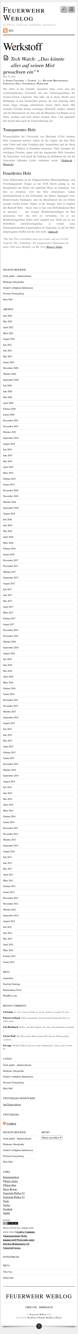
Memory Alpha (54, 247)
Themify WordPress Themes (50, 1317)
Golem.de (67, 160)
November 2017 (10, 566)
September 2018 (11, 507)
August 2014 (9, 781)
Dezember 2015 (10, 700)
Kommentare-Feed (12, 990)
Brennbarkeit (60, 80)
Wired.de (8, 164)
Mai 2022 (7, 321)
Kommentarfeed (11, 1177)
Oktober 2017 (9, 572)
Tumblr (6, 1213)
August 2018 (9, 513)
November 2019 (10, 426)
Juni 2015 (7, 735)
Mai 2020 (7, 397)
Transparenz (28, 83)
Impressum (8, 1277)
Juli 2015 (7, 729)
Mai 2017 (7, 601)
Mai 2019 (7, 461)
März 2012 (8, 950)
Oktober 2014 (9, 770)
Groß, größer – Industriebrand (17, 276)
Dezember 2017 (10, 560)
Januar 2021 (8, 362)
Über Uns (7, 1271)
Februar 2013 (9, 886)
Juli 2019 (7, 449)
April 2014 (8, 804)
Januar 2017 (8, 624)
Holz (18, 83)
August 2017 (9, 583)
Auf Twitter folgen (12, 1104)
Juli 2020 (7, 385)
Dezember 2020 (10, 368)
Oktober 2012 (9, 909)
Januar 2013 (8, 892)
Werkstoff (42, 83)
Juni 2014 (7, 793)
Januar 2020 (8, 414)
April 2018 (8, 537)
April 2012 (8, 944)
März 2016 (8, 682)
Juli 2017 (7, 589)
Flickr (6, 1201)
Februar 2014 (9, 816)
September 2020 (11, 379)
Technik (32, 80)
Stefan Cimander (15, 80)
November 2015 (10, 705)
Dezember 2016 (10, 630)
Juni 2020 (7, 391)
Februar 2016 (9, 688)
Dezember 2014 (10, 764)
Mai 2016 (7, 671)
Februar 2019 (9, 478)
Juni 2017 (7, 595)
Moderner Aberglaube (13, 282)
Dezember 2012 (10, 898)
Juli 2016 (7, 659)
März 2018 (8, 542)
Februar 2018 (9, 548)
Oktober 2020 (9, 373)
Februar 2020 (9, 408)
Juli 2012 (7, 927)
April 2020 (8, 403)
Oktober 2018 (9, 502)
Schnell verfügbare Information (18, 287)
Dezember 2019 (10, 420)
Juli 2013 (7, 857)
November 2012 (10, 903)
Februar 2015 (9, 752)
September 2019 (11, 438)
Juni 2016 (7, 665)
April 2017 (8, 606)
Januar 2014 (8, 822)
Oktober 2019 (9, 432)
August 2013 (9, 851)
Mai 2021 (7, 356)
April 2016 (8, 676)
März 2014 (8, 810)
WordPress (31, 1317)
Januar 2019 (8, 484)
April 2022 (8, 327)
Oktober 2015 (9, 711)
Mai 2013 (7, 868)
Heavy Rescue (10, 1189)
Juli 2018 (7, 519)
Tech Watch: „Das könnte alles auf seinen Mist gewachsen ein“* (33, 65)
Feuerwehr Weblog (24, 13)
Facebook (7, 1209)
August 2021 (9, 339)
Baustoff (47, 80)
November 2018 (10, 496)
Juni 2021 (7, 350)
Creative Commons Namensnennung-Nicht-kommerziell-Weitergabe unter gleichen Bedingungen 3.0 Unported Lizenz (19, 1239)
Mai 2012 (7, 938)
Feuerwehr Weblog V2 (14, 1193)
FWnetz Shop (9, 1185)
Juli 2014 (7, 787)
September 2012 (11, 915)
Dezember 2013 (10, 828)
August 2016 (9, 653)
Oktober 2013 (9, 839)
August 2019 (9, 443)
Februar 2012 (9, 956)
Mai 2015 (7, 740)
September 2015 (11, 717)
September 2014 (11, 775)
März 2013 (8, 880)
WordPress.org (10, 995)
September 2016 (11, 647)
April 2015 (8, 746)
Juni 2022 (7, 315)
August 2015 (9, 723)
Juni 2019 (7, 455)
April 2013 (8, 874)
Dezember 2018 (10, 490)
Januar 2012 (8, 962)
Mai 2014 (7, 799)
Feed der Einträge (11, 984)
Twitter (6, 1205)
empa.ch (52, 231)
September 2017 (11, 577)
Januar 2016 (8, 694)
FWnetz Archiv (10, 1181)
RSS (11, 30)
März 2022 (8, 333)
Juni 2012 (7, 933)
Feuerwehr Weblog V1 (14, 1197)
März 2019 (8, 473)
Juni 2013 (7, 863)
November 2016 (10, 636)
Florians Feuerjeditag (13, 293)
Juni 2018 (7, 525)
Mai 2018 (7, 531)
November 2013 (10, 834)
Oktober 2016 (9, 641)
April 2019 (8, 467)
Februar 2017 (9, 618)
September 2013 (11, 845)
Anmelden (8, 978)
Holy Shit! (8, 299)
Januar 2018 (8, 554)
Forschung (8, 83)
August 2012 (9, 921)
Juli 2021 (7, 344)
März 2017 (8, 612)
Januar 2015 (8, 758)
